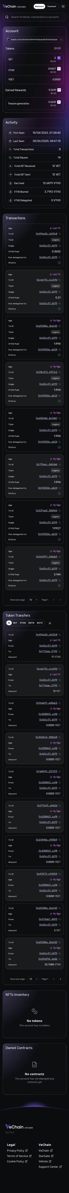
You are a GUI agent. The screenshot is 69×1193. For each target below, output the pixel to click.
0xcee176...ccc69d (47, 280)
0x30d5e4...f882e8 (46, 737)
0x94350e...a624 (47, 349)
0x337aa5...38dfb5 (46, 510)
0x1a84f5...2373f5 (46, 771)
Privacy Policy (15, 1150)
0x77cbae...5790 (48, 651)
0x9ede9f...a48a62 (46, 703)
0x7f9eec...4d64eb (46, 464)
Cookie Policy (15, 1161)
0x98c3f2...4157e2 (46, 372)
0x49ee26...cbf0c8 (46, 233)
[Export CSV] (50, 623)
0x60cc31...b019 (48, 245)
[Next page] (60, 600)
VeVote (43, 1161)
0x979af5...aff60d (47, 805)
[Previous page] (54, 600)
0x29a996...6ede (48, 959)
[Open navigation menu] (63, 6)
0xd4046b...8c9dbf (46, 418)
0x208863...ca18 (48, 714)
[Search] (7, 17)
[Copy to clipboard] (61, 40)
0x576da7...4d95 (48, 919)
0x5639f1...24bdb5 (46, 556)
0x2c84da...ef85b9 (46, 839)
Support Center (48, 1167)
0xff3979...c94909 (47, 874)
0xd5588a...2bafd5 (46, 326)
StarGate (44, 1156)
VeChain (44, 1150)
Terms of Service (17, 1156)
